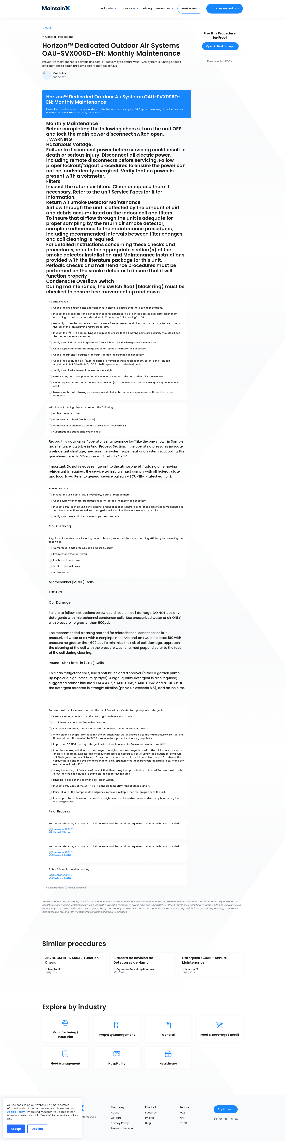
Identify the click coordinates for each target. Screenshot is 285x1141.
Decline (37, 1129)
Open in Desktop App (220, 46)
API (181, 1118)
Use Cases (129, 8)
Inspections (65, 36)
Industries (107, 8)
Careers (116, 1118)
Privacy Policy (120, 1123)
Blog (148, 1123)
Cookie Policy (16, 1112)
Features (151, 1112)
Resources (163, 8)
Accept (16, 1129)
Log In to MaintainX (223, 8)
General (50, 36)
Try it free (224, 1109)
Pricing (147, 8)
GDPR (183, 1123)
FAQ (182, 1112)
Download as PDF (218, 61)
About (115, 1112)
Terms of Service (122, 1128)
